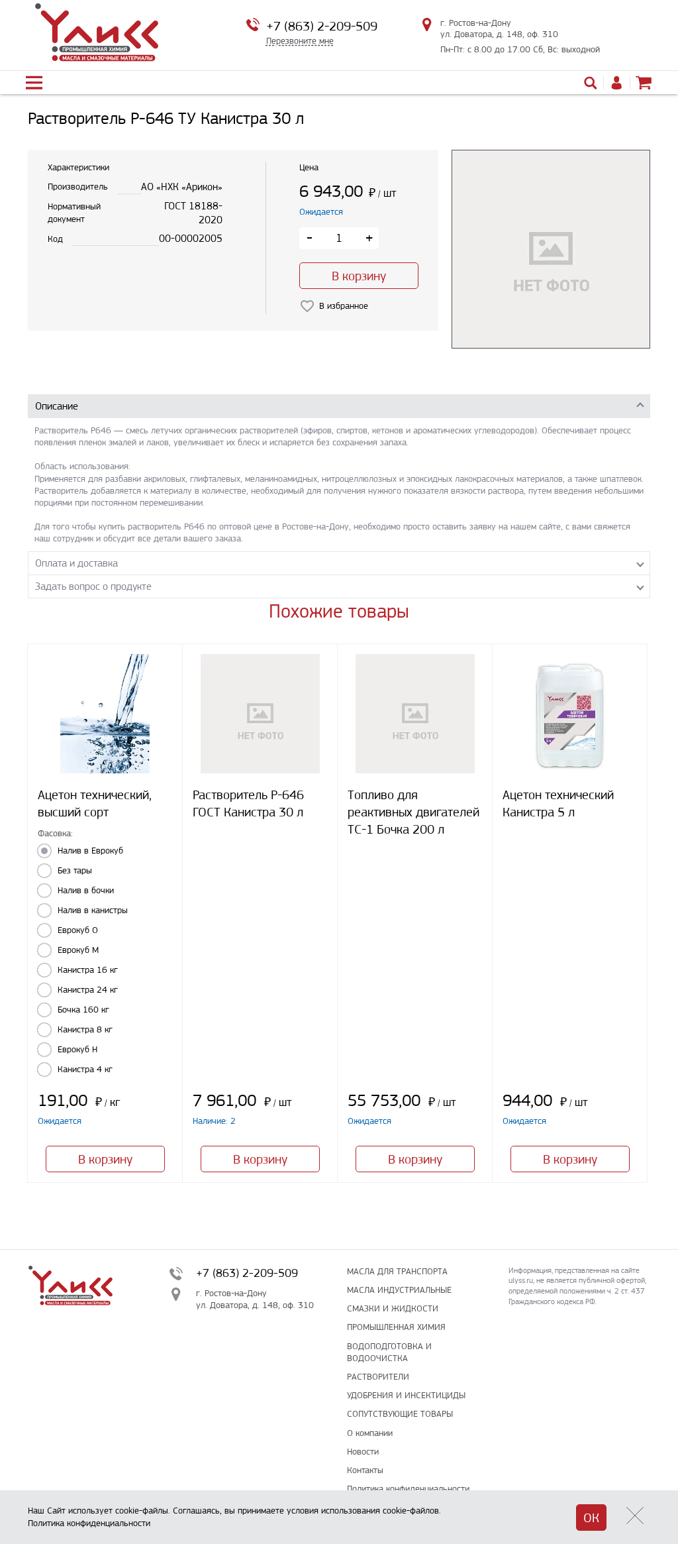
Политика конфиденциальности (408, 1489)
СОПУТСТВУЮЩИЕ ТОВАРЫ (400, 1414)
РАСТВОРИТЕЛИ (378, 1377)
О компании (370, 1433)
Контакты (365, 1470)
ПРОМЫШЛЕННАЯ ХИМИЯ (396, 1327)
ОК (591, 1518)
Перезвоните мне (300, 41)
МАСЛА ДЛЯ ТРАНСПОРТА (397, 1271)
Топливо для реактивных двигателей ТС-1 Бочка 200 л (413, 812)
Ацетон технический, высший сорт (95, 803)
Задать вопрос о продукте (93, 586)
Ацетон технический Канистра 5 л (558, 803)
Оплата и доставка (76, 563)
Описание (56, 406)
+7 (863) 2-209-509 (321, 26)
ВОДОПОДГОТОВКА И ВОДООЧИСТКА (389, 1352)
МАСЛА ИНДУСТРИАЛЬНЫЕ (399, 1290)
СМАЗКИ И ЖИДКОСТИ (392, 1308)
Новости (363, 1452)
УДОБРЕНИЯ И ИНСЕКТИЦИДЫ (406, 1395)
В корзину (359, 276)
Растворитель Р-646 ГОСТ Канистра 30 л (248, 803)
